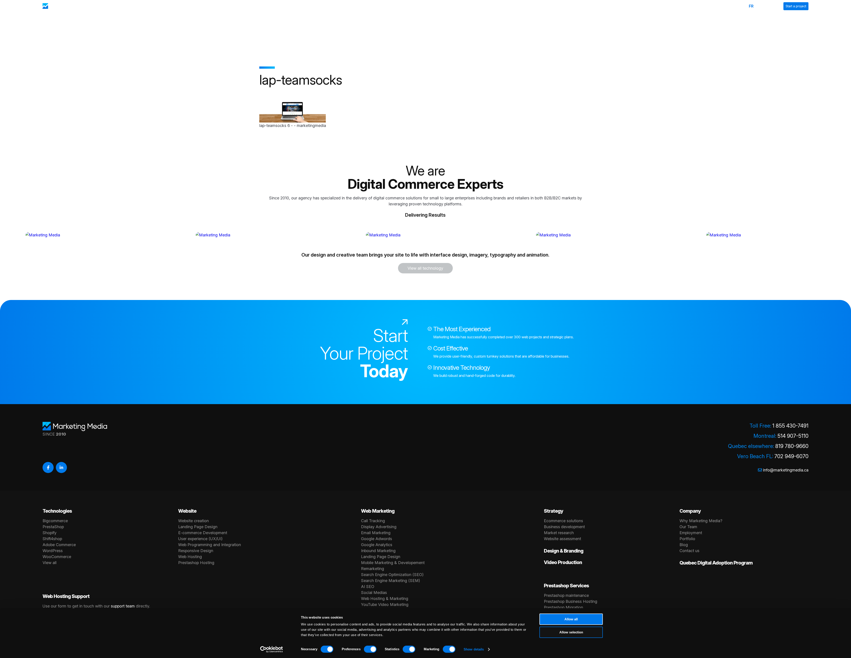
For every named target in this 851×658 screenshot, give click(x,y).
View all (50, 562)
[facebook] (48, 467)
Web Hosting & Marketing (384, 598)
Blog (683, 544)
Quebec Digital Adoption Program (716, 563)
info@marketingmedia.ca (785, 470)
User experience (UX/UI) (200, 538)
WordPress (53, 550)
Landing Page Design (197, 526)
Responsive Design (195, 550)
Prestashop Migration (563, 607)
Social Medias (374, 592)
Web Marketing (377, 511)
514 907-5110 (792, 436)
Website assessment (562, 538)
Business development (564, 526)
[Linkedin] (61, 467)
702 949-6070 (791, 456)
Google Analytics (376, 544)
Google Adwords (376, 538)
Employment (690, 532)
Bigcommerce (55, 520)
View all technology (425, 268)
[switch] (370, 649)
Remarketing (372, 568)
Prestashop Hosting (196, 562)
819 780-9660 (791, 446)
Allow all (571, 619)
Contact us (689, 550)
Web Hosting (190, 556)
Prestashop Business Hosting (570, 601)
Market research (559, 532)
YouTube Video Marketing (384, 604)
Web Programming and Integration (209, 544)
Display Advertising (378, 526)
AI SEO (367, 586)
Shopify (50, 532)
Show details (474, 649)
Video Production (563, 562)
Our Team (688, 526)
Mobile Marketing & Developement (393, 562)
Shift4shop (52, 538)
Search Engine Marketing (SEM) (390, 580)
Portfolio (687, 538)
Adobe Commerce (59, 544)
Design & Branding (563, 551)
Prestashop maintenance (566, 595)
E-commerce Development (202, 532)
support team (123, 606)
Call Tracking (373, 520)
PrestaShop (53, 526)
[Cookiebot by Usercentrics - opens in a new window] (271, 649)
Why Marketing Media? (700, 520)
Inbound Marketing (378, 550)
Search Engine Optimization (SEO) (392, 574)
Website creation (193, 520)
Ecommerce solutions (563, 520)
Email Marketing (375, 532)
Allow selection (571, 632)
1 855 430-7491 (790, 425)
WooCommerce (57, 556)
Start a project (796, 6)
